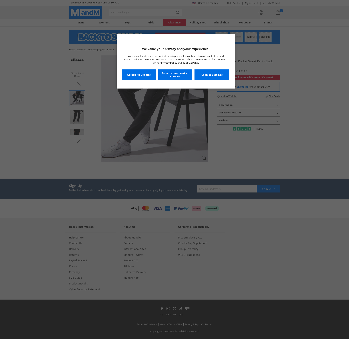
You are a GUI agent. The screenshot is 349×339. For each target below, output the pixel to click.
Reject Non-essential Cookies (175, 75)
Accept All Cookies (139, 74)
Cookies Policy (191, 63)
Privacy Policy (169, 63)
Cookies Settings (211, 74)
